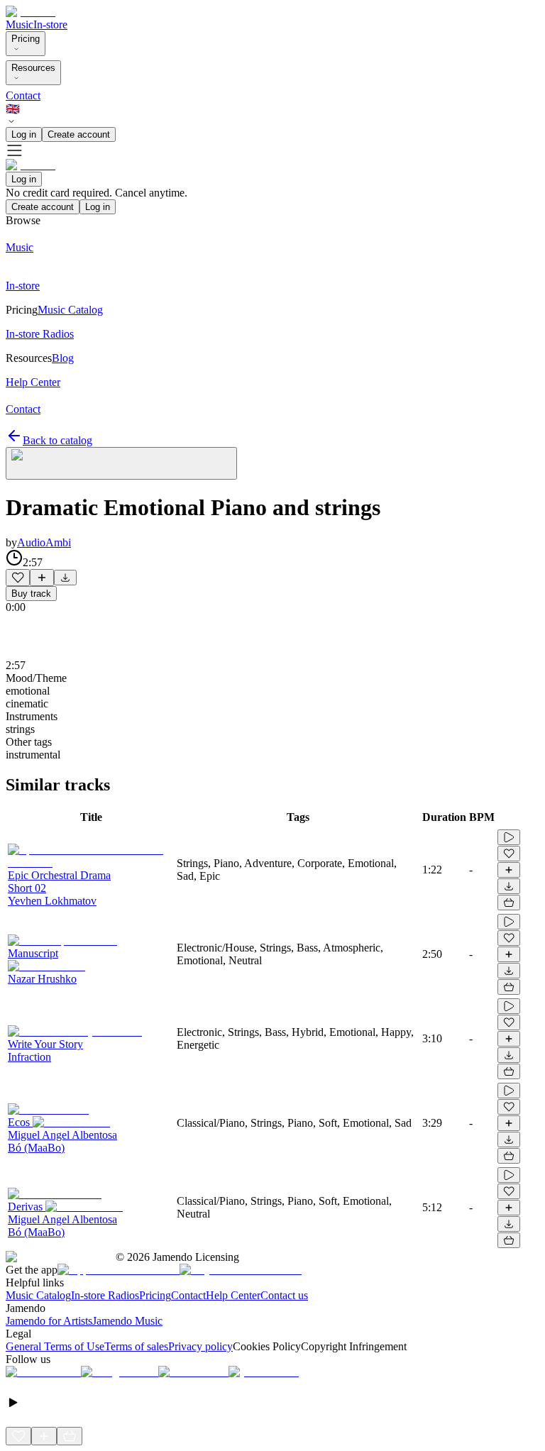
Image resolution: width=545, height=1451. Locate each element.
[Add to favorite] (18, 577)
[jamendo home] (30, 12)
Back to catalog (57, 440)
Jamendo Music (127, 1321)
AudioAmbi (44, 542)
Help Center (233, 1295)
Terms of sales (136, 1346)
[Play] (121, 463)
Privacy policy (200, 1346)
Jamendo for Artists (49, 1321)
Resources (33, 67)
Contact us (284, 1295)
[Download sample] (65, 577)
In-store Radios (105, 1295)
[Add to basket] (508, 902)
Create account (79, 134)
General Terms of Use (55, 1346)
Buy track (31, 593)
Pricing (25, 38)
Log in (23, 134)
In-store (50, 24)
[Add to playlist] (42, 577)
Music (19, 24)
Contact (23, 95)
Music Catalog (38, 1295)
